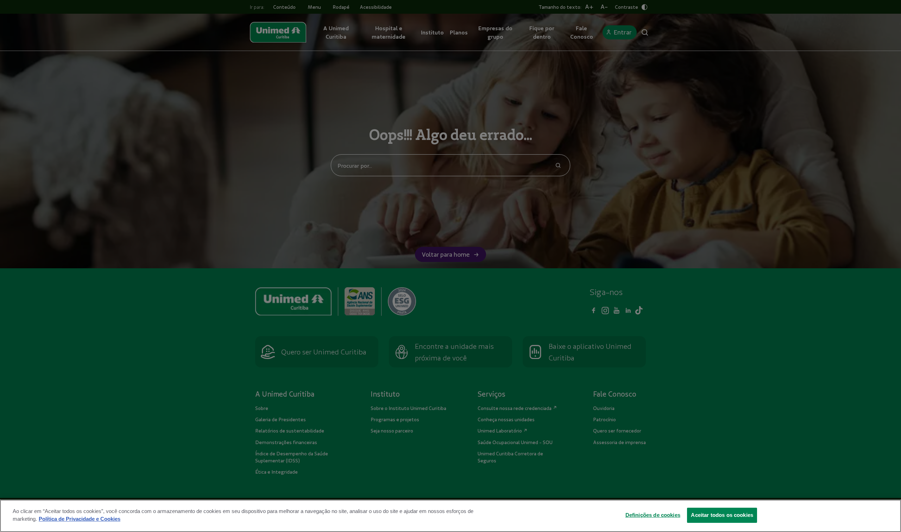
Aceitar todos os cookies (722, 515)
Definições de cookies (652, 515)
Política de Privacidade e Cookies (79, 518)
